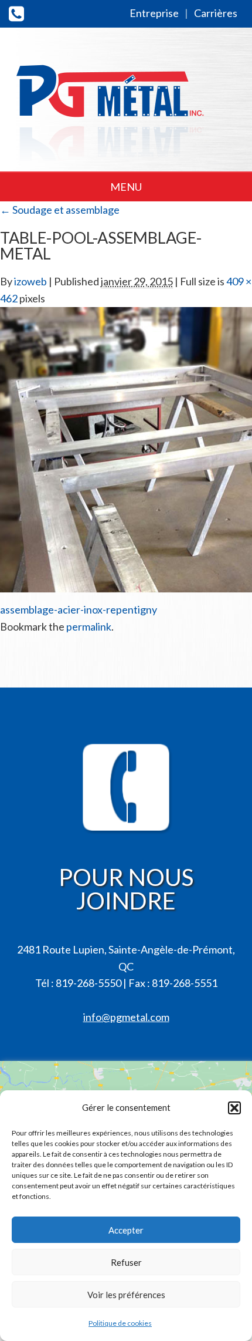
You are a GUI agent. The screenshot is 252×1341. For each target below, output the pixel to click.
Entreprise (154, 12)
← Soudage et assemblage (60, 209)
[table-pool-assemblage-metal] (126, 448)
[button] (234, 1108)
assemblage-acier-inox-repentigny (78, 609)
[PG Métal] (111, 101)
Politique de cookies (120, 1323)
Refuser (126, 1262)
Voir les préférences (126, 1294)
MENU (126, 186)
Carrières (215, 12)
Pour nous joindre (126, 889)
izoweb (30, 281)
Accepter (126, 1230)
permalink (88, 626)
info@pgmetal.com (126, 1016)
